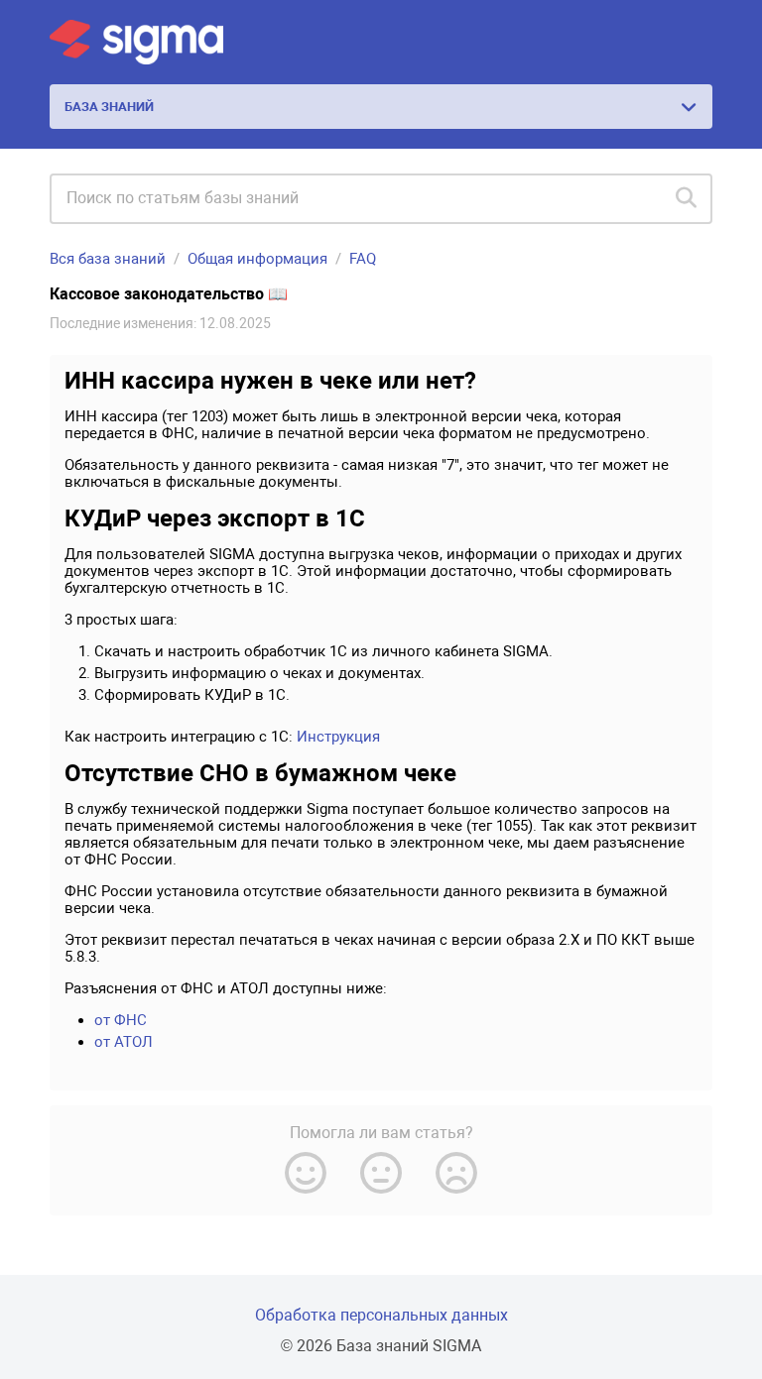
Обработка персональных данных (381, 1315)
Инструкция (338, 737)
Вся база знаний (108, 259)
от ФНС (120, 1020)
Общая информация (257, 259)
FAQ (362, 259)
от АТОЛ (123, 1042)
